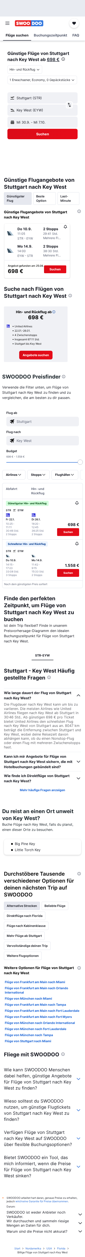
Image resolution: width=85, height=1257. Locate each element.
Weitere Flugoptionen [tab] (23, 956)
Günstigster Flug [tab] (16, 198)
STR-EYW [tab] (42, 655)
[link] (36, 355)
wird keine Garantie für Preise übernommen (41, 1201)
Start (17, 1248)
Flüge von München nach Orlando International (40, 1023)
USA (49, 1248)
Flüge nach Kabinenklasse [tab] (26, 926)
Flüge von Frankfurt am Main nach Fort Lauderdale (42, 1010)
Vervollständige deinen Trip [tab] (27, 946)
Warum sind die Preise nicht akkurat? (37, 1231)
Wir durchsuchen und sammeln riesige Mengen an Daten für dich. (38, 1223)
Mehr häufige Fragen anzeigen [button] (42, 790)
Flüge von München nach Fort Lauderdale (35, 1029)
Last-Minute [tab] (65, 198)
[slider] (80, 462)
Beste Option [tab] (41, 198)
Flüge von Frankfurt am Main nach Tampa (35, 1004)
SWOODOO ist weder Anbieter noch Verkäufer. (36, 1214)
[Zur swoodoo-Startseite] (29, 23)
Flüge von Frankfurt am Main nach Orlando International (36, 990)
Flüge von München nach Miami (28, 998)
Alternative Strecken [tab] (22, 906)
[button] (7, 23)
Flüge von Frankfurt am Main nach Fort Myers (38, 1017)
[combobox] (47, 421)
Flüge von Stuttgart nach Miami (28, 1041)
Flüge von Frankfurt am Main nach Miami (35, 982)
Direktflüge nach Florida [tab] (24, 916)
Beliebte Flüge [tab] (54, 906)
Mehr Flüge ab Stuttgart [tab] (24, 936)
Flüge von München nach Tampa (29, 1035)
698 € (53, 59)
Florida (61, 1248)
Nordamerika (33, 1248)
